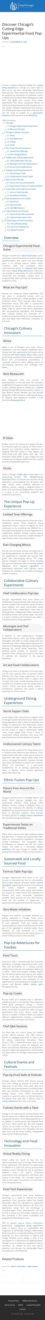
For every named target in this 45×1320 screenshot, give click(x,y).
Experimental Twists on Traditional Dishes (26, 186)
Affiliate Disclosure (29, 1301)
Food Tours (14, 201)
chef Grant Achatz (18, 355)
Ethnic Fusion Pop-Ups (15, 179)
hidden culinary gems (33, 984)
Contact (22, 1309)
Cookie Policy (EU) (33, 1305)
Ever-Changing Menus (18, 154)
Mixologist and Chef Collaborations (23, 164)
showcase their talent (34, 268)
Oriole (12, 145)
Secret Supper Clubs (18, 173)
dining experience (18, 400)
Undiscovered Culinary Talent (21, 176)
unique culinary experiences (31, 815)
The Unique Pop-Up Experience (18, 148)
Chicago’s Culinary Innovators (17, 132)
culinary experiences (10, 1101)
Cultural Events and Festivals (17, 211)
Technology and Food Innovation (20, 220)
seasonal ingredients (29, 566)
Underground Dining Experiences (19, 170)
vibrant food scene (29, 255)
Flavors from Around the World (22, 183)
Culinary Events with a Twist (21, 217)
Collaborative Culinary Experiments (20, 157)
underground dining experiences (28, 1225)
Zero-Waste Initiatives (18, 195)
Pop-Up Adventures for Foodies (18, 198)
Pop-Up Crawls (15, 205)
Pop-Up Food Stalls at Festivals (22, 214)
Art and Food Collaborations (21, 167)
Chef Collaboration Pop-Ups (21, 161)
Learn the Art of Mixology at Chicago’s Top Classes (12, 1279)
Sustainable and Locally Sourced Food (21, 189)
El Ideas (13, 142)
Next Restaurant (16, 139)
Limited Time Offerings (19, 151)
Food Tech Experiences (20, 227)
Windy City (33, 115)
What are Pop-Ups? (17, 129)
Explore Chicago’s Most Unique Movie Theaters (33, 1279)
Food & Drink (32, 1266)
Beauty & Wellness (18, 1266)
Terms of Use (9, 1305)
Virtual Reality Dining (19, 224)
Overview (9, 123)
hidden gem (22, 474)
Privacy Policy (13, 1301)
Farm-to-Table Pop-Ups (19, 192)
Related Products (17, 230)
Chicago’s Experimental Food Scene (24, 126)
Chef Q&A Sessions (17, 208)
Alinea (12, 135)
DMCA (20, 1305)
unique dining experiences (22, 271)
